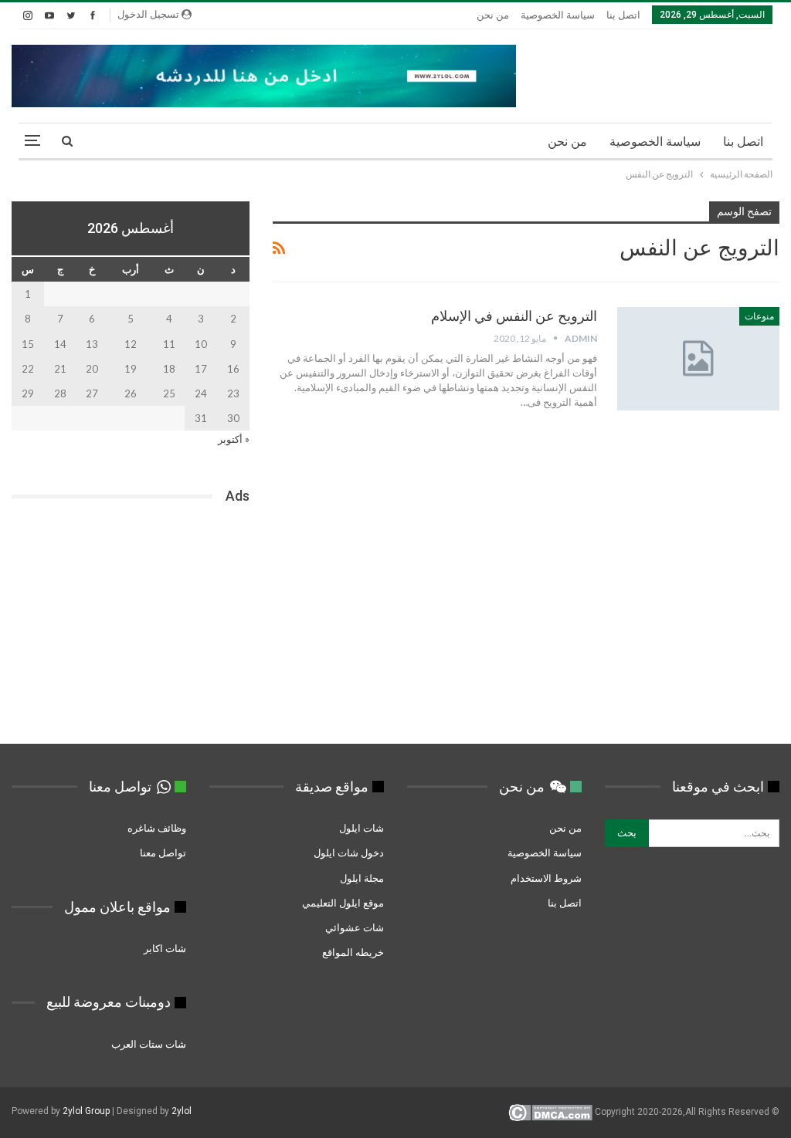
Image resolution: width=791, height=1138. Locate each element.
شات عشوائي (354, 927)
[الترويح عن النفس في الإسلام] (698, 358)
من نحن (493, 15)
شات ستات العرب (147, 1044)
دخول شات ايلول (349, 852)
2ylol (181, 1111)
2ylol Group (86, 1111)
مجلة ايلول (362, 878)
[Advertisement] (131, 628)
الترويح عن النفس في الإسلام (514, 316)
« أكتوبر (234, 439)
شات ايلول (361, 828)
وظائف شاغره (155, 828)
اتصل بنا (623, 15)
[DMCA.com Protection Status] (550, 1111)
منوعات (759, 316)
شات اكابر (163, 948)
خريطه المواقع (353, 952)
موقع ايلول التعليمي (342, 903)
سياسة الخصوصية (558, 15)
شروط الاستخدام (546, 878)
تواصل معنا (163, 852)
